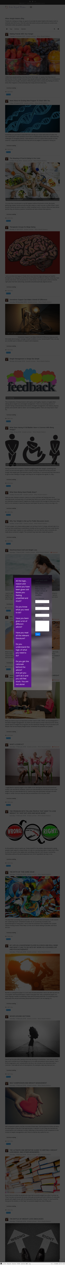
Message (39, 619)
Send (37, 634)
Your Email (39, 605)
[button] (49, 577)
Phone (38, 612)
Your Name (39, 598)
